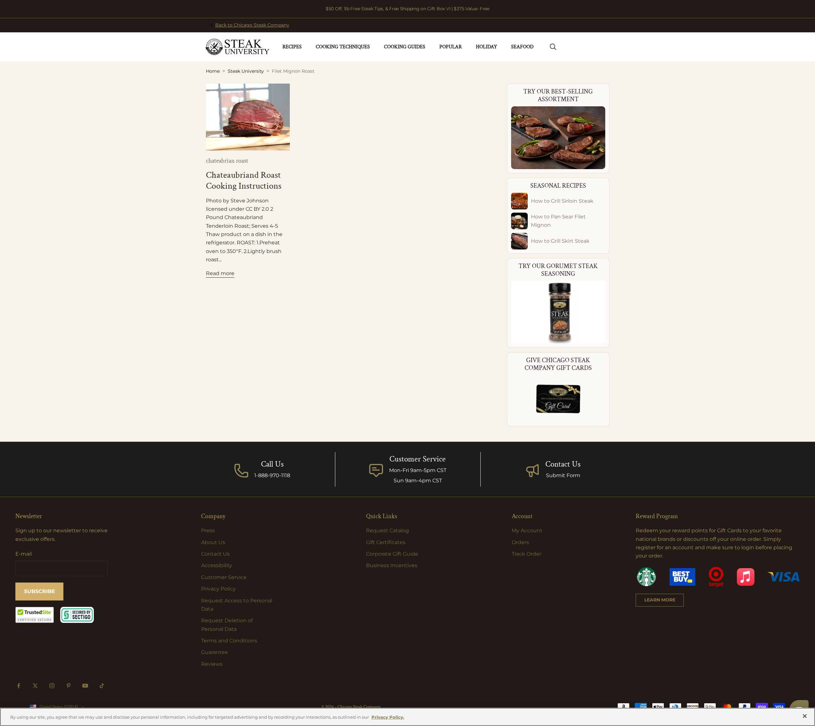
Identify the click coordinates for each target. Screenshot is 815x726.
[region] (407, 717)
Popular (450, 47)
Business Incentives (391, 565)
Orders (520, 542)
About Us (213, 542)
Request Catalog (387, 530)
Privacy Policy (218, 589)
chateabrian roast (227, 161)
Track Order (526, 554)
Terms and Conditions (229, 641)
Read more (220, 273)
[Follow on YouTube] (85, 685)
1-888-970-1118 (272, 475)
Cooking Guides (404, 47)
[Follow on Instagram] (52, 685)
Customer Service (224, 577)
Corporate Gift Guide (392, 554)
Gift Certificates (385, 542)
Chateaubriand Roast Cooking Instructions (243, 180)
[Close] (805, 716)
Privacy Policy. (387, 717)
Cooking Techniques (343, 47)
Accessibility (216, 565)
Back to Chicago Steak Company (252, 25)
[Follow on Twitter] (35, 685)
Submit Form (563, 475)
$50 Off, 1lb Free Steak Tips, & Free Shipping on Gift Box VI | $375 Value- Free (407, 9)
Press (208, 530)
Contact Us (563, 464)
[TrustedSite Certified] (34, 615)
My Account (527, 530)
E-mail (23, 554)
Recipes (292, 47)
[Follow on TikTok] (102, 685)
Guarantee (214, 652)
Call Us (272, 464)
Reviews (212, 664)
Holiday (486, 47)
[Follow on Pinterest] (68, 685)
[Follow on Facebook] (18, 685)
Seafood (522, 47)
